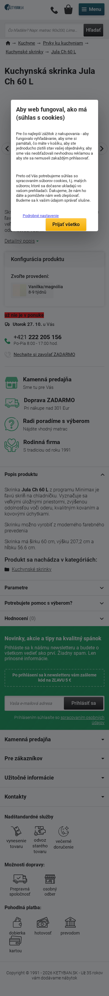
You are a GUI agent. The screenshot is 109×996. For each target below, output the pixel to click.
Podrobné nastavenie (41, 215)
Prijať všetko (66, 224)
